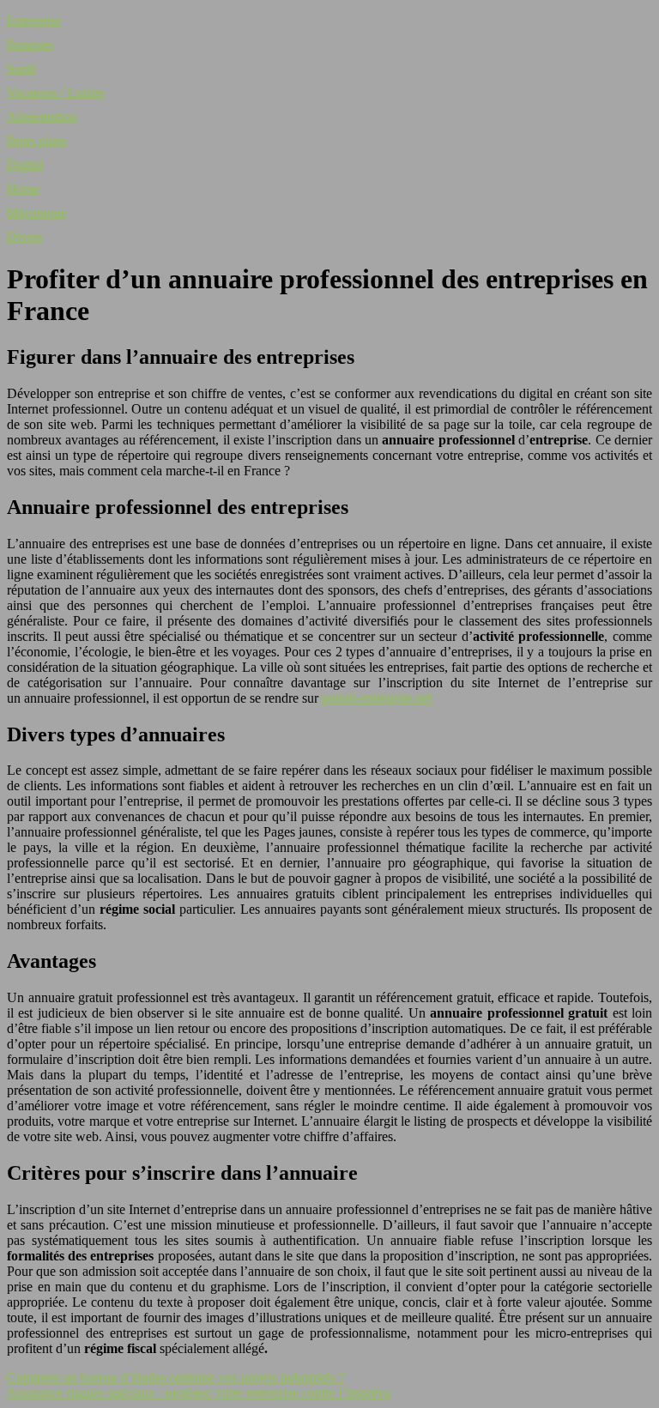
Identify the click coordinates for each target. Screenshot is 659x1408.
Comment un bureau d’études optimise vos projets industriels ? (176, 1377)
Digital (25, 165)
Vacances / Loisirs (56, 93)
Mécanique (37, 213)
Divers (25, 237)
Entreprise (34, 21)
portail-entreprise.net (377, 698)
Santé (22, 69)
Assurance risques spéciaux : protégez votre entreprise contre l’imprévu (199, 1393)
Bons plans (37, 141)
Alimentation (42, 117)
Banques (30, 45)
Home (23, 189)
